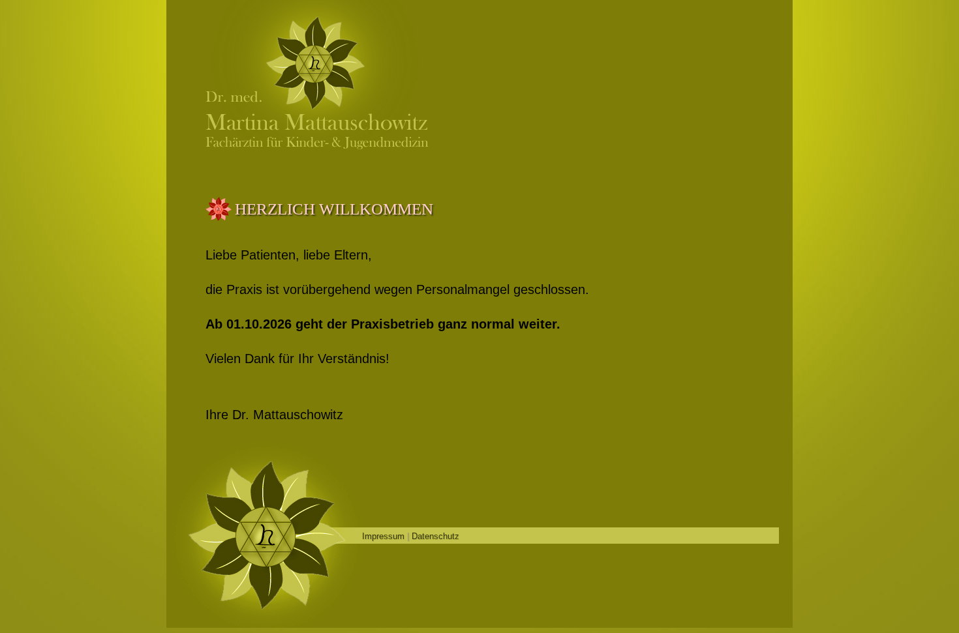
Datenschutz (435, 536)
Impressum (383, 536)
